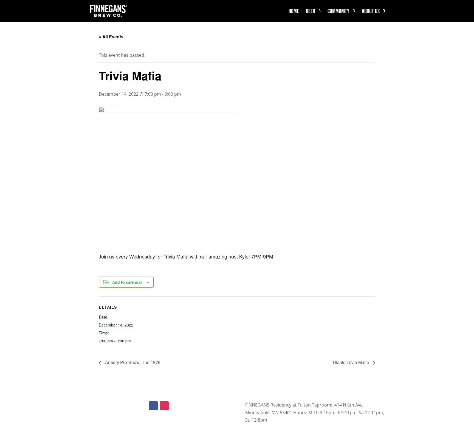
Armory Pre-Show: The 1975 (132, 362)
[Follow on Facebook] (153, 405)
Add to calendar (127, 282)
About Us (371, 11)
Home (294, 11)
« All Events (111, 36)
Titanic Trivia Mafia (351, 362)
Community (338, 11)
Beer (310, 11)
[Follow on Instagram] (164, 405)
